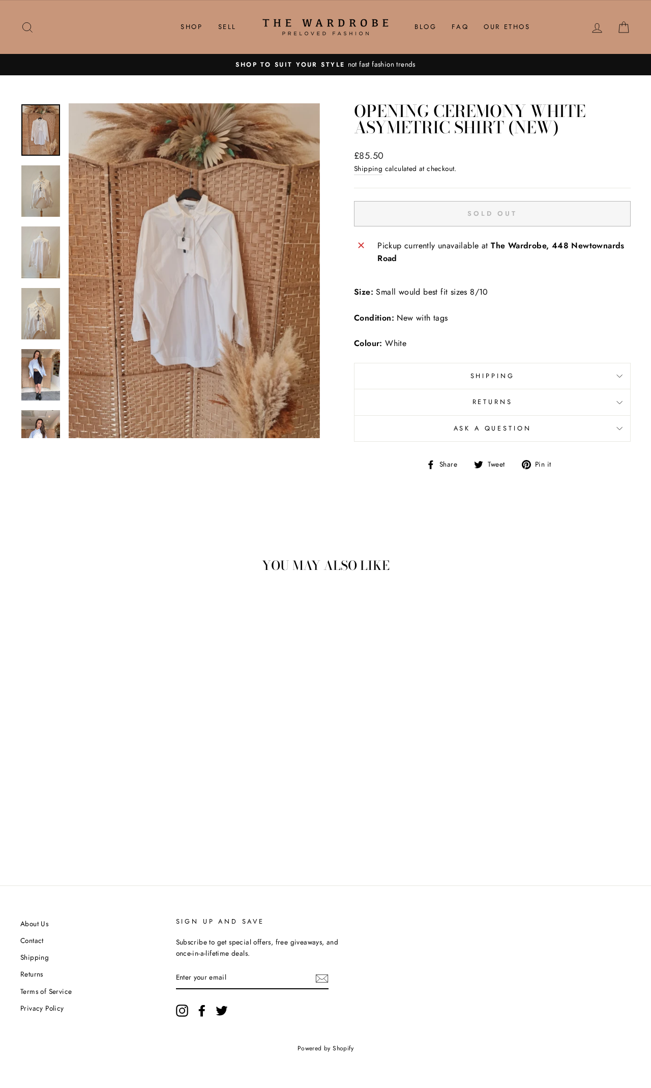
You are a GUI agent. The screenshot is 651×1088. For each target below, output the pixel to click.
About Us (34, 924)
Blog (425, 27)
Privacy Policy (42, 1008)
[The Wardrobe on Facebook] (202, 1011)
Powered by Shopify (325, 1048)
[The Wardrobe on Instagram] (182, 1011)
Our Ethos (507, 27)
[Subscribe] (322, 978)
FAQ (460, 27)
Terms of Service (46, 991)
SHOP (191, 27)
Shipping (368, 168)
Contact (32, 940)
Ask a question (492, 428)
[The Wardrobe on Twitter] (222, 1011)
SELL (227, 27)
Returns (492, 402)
